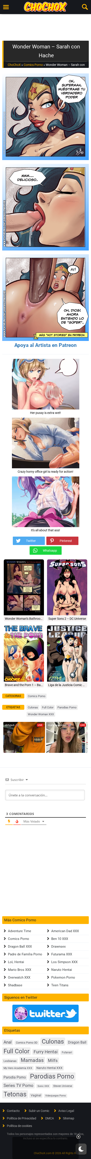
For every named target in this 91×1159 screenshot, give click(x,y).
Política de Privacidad (21, 1118)
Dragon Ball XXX (20, 947)
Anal (8, 1042)
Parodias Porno (66, 707)
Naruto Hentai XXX (49, 1068)
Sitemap (68, 1118)
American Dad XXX (65, 931)
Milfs (53, 1060)
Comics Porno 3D (27, 1042)
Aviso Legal (66, 1111)
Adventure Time (19, 931)
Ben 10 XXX (59, 939)
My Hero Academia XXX (18, 1068)
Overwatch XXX (19, 977)
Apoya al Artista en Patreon (45, 345)
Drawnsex (58, 947)
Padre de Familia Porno (25, 954)
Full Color (47, 707)
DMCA (49, 1118)
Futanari (67, 1052)
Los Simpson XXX (64, 962)
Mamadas (32, 1060)
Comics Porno (33, 65)
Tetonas (15, 1094)
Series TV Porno (18, 1085)
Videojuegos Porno (55, 1095)
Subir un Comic (39, 1111)
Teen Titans (59, 985)
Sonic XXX (43, 1086)
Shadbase (15, 985)
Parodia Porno (15, 1077)
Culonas (33, 707)
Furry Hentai (46, 1051)
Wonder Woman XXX (41, 714)
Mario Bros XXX (19, 970)
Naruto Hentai (61, 970)
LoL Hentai (16, 962)
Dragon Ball (77, 1042)
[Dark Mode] (81, 1149)
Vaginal (36, 1095)
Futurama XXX (61, 954)
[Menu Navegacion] (6, 7)
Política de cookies (19, 1126)
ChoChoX (14, 65)
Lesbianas (10, 1061)
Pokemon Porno (63, 977)
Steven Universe (62, 1086)
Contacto (13, 1111)
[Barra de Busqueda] (85, 7)
